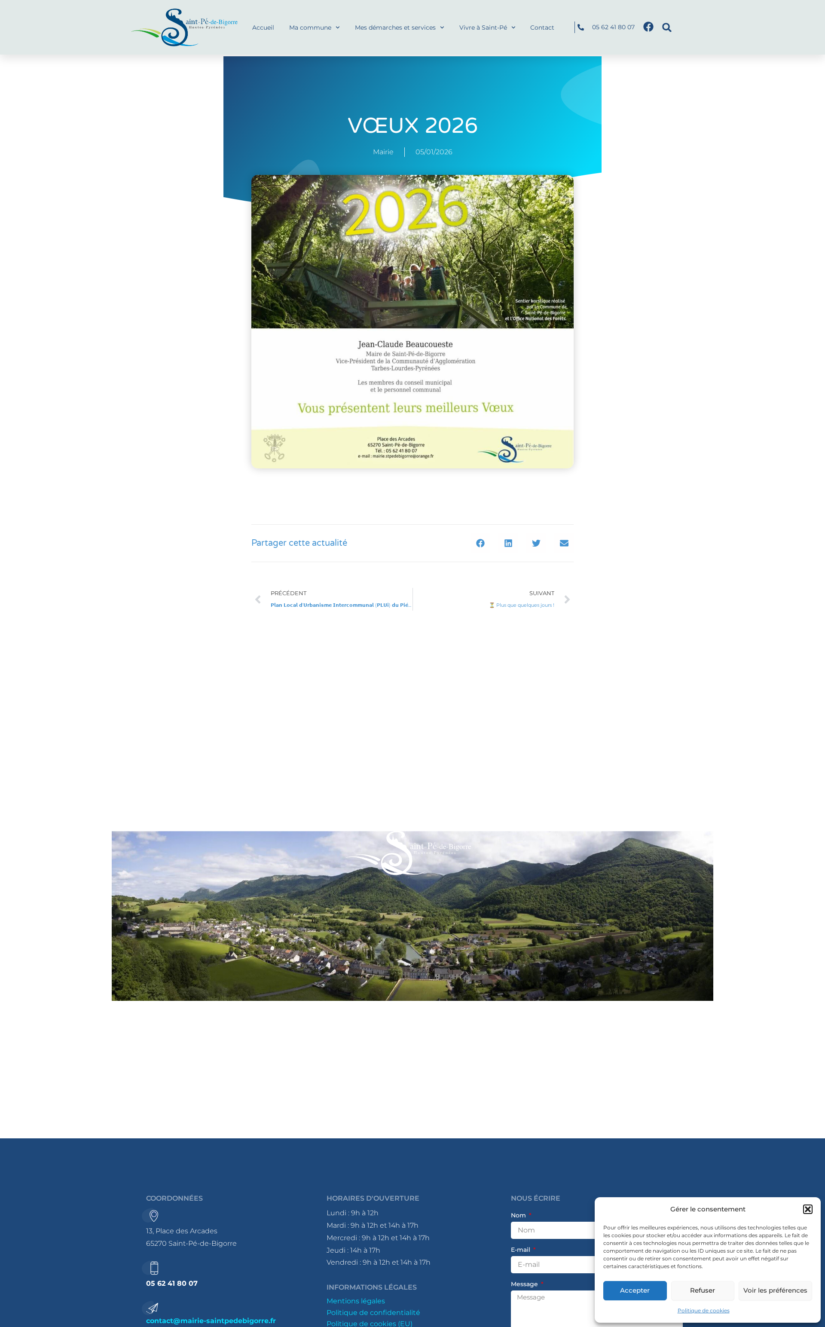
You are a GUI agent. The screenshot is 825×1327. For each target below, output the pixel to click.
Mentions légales (356, 1301)
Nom (519, 1215)
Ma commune (310, 27)
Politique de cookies (704, 1310)
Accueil (263, 27)
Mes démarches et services (395, 27)
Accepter (635, 1290)
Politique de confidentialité (373, 1313)
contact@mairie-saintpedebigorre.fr (211, 1321)
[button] (808, 1209)
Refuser (702, 1290)
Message (525, 1284)
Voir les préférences (775, 1290)
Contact (542, 27)
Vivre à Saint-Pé (483, 27)
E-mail (521, 1250)
